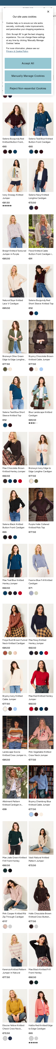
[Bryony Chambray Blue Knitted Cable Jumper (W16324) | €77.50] (41, 782)
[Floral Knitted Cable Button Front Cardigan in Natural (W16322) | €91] (41, 231)
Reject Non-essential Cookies (28, 88)
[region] (28, 51)
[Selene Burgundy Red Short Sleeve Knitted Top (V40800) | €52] (41, 280)
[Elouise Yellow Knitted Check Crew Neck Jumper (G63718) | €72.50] (14, 1006)
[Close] (48, 11)
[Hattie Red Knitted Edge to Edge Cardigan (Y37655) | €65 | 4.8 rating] (41, 1042)
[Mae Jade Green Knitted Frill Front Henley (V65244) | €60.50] (14, 838)
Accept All (28, 63)
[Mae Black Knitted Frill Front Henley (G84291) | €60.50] (41, 949)
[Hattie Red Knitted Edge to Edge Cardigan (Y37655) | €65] (41, 1006)
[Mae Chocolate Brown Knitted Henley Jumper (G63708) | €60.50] (14, 448)
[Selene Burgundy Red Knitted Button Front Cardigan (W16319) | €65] (14, 119)
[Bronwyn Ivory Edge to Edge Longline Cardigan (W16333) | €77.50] (41, 448)
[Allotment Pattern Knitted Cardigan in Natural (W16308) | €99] (14, 782)
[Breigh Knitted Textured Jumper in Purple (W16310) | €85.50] (14, 231)
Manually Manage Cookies (28, 76)
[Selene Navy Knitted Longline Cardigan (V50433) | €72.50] (41, 175)
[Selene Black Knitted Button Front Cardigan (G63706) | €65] (14, 504)
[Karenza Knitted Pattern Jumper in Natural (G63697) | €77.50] (14, 949)
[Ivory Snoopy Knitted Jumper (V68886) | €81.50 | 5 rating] (14, 205)
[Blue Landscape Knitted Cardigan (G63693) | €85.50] (41, 392)
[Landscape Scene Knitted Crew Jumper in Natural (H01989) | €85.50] (14, 732)
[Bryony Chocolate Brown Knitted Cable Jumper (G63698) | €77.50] (41, 336)
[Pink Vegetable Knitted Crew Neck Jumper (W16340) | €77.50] (41, 732)
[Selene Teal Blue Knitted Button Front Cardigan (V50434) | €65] (41, 119)
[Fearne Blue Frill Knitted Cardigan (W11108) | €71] (41, 560)
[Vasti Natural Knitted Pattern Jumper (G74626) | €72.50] (41, 838)
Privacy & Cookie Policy (17, 51)
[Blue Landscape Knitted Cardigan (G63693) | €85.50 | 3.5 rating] (41, 423)
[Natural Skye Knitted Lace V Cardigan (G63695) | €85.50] (14, 280)
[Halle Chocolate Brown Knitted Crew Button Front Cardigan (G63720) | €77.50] (41, 893)
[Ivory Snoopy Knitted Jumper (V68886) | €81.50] (14, 175)
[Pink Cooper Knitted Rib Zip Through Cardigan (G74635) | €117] (14, 893)
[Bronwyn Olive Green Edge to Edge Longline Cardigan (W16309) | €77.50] (14, 336)
